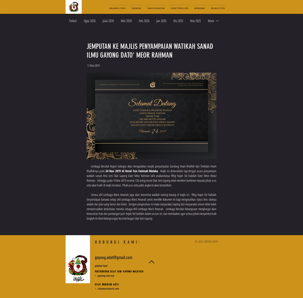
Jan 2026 (161, 20)
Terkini (73, 20)
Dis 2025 (178, 20)
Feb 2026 (144, 20)
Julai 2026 (108, 20)
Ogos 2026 (90, 20)
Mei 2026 (126, 20)
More (211, 20)
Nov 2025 (195, 20)
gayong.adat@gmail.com (113, 257)
